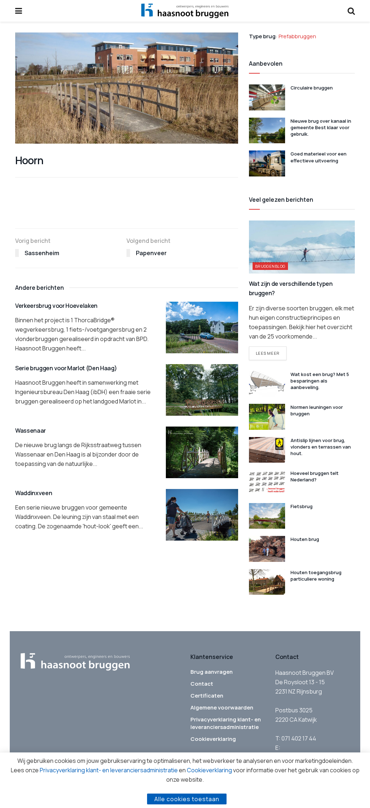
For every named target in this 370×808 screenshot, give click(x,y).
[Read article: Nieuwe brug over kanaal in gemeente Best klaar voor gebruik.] (267, 131)
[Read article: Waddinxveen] (202, 515)
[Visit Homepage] (184, 11)
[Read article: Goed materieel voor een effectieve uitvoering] (267, 163)
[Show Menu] (18, 11)
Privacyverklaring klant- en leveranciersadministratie (225, 723)
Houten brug (305, 539)
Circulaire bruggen (312, 87)
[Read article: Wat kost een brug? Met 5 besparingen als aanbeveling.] (267, 384)
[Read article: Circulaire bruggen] (267, 97)
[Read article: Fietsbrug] (267, 516)
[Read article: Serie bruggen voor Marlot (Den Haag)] (202, 390)
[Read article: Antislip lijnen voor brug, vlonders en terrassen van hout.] (267, 450)
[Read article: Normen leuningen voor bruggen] (267, 417)
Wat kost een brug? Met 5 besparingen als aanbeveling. (320, 380)
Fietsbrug (302, 506)
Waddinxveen (33, 493)
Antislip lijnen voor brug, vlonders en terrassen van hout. (321, 447)
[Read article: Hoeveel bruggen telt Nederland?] (267, 483)
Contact (201, 683)
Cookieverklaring (213, 739)
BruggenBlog (270, 266)
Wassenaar (30, 430)
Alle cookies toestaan (186, 799)
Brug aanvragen (211, 672)
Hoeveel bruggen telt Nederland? (315, 476)
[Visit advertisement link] (126, 213)
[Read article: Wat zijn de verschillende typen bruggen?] (302, 247)
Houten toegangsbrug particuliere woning (316, 575)
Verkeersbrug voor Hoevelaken (56, 306)
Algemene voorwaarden (221, 707)
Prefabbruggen (297, 36)
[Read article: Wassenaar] (202, 452)
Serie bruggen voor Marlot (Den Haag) (66, 368)
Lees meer (271, 353)
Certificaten (206, 695)
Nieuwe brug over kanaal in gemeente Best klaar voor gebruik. (321, 127)
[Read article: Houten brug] (267, 549)
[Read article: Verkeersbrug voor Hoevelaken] (202, 327)
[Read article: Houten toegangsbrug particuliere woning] (267, 582)
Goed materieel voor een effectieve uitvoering (319, 156)
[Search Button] (351, 11)
